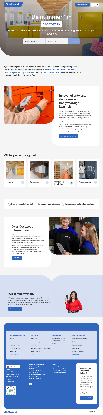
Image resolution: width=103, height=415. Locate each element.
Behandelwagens (77, 345)
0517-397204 (35, 372)
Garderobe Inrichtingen (18, 335)
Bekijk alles (13, 354)
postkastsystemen (13, 72)
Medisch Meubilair (78, 335)
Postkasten (34, 335)
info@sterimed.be (61, 372)
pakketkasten (29, 72)
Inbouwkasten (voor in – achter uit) (40, 348)
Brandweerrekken (15, 345)
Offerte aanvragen (82, 4)
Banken (12, 342)
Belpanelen (34, 338)
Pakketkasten (56, 335)
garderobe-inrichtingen (63, 69)
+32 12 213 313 (62, 370)
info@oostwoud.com (39, 374)
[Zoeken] (93, 5)
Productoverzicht (36, 351)
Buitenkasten (34, 345)
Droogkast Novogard (15, 348)
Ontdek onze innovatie (67, 136)
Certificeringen (10, 381)
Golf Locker (13, 351)
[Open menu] (97, 5)
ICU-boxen (75, 348)
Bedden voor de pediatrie (79, 338)
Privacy (8, 369)
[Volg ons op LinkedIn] (30, 383)
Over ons (16, 257)
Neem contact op (15, 309)
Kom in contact (86, 398)
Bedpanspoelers (77, 342)
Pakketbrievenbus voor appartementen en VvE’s (58, 339)
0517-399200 (38, 370)
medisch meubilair (51, 72)
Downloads (9, 379)
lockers (48, 69)
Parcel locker (55, 343)
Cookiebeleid (9, 372)
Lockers (12, 338)
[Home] (13, 4)
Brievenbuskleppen (36, 342)
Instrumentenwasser (78, 351)
